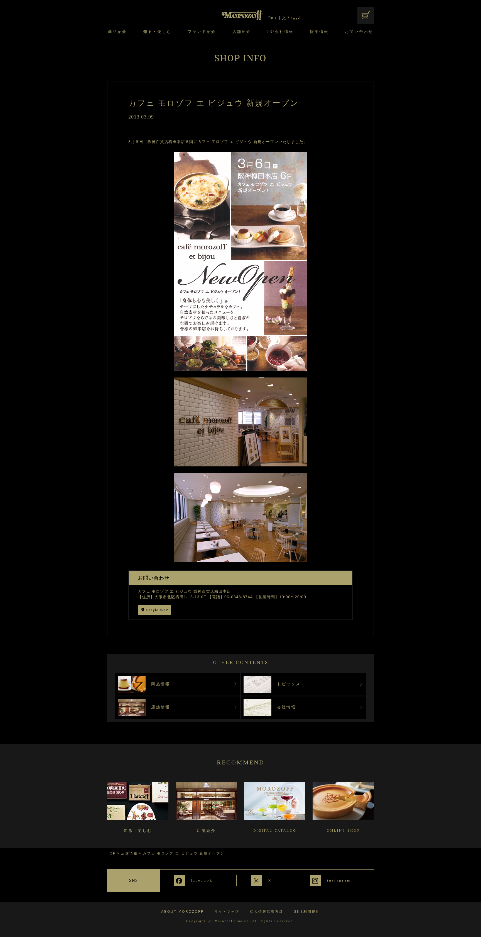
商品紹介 (117, 32)
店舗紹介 (241, 32)
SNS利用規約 (307, 912)
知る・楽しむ (157, 32)
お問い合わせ (359, 32)
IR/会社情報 (280, 32)
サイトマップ (226, 912)
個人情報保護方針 (266, 912)
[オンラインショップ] (365, 15)
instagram (339, 880)
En (270, 18)
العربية (296, 18)
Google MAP (157, 610)
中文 (282, 18)
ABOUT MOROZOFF (182, 912)
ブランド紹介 (202, 32)
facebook (202, 880)
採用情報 (319, 32)
